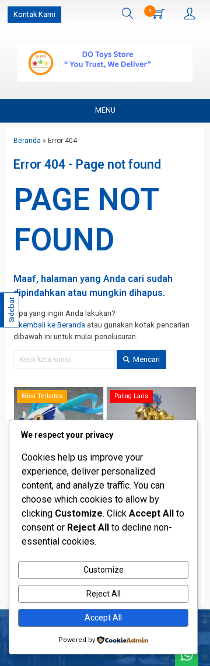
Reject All (103, 593)
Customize (103, 569)
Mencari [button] (145, 359)
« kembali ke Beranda (49, 324)
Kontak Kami (34, 14)
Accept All (103, 617)
